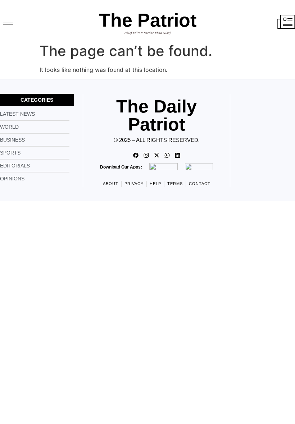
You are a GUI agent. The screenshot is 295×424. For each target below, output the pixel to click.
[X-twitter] (156, 155)
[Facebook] (136, 155)
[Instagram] (146, 155)
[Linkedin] (177, 155)
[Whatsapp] (167, 155)
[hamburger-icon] (8, 23)
